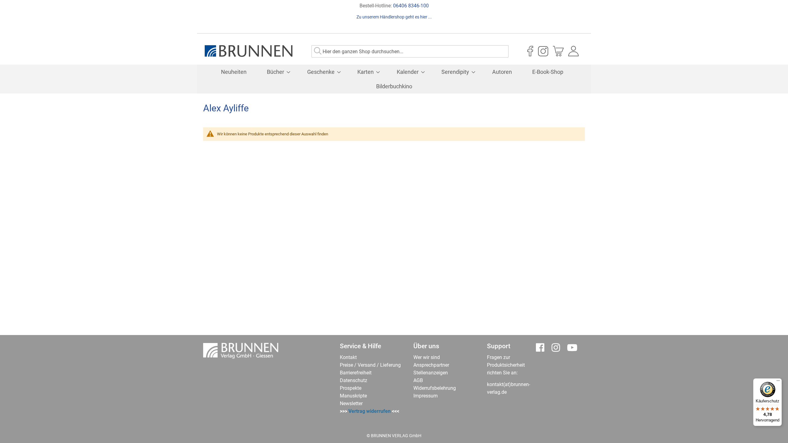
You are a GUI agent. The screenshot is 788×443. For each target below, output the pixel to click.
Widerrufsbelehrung (434, 388)
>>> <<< (369, 411)
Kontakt (348, 357)
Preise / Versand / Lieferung (370, 365)
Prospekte (350, 388)
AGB (418, 380)
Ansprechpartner (431, 365)
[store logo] (248, 51)
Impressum (425, 396)
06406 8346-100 (411, 6)
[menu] (394, 79)
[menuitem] (233, 72)
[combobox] (410, 51)
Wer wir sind (426, 357)
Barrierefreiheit (356, 373)
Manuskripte (353, 396)
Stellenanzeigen (430, 373)
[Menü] (778, 382)
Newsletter (351, 403)
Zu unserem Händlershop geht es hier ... (394, 16)
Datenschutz (353, 380)
